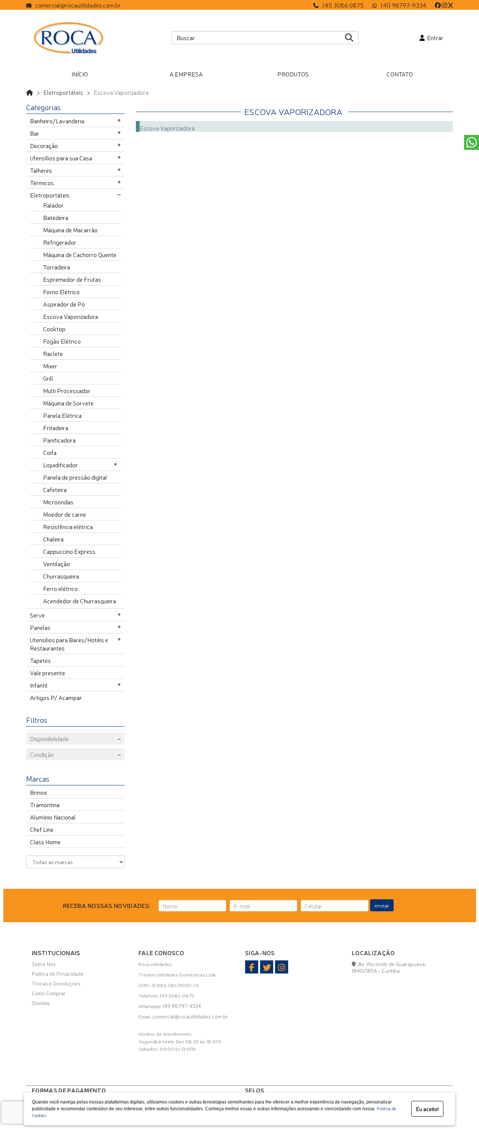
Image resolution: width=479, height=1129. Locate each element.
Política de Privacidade (57, 973)
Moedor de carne (64, 514)
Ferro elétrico (60, 588)
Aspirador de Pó (64, 304)
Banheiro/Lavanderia (57, 121)
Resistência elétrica (68, 526)
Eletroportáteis (63, 92)
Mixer (50, 366)
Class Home (45, 841)
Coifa (50, 452)
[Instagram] (444, 5)
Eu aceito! (427, 1108)
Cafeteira (55, 489)
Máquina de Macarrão (70, 230)
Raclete (53, 353)
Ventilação (56, 563)
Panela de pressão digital (75, 477)
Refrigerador (59, 242)
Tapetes (40, 660)
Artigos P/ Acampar (56, 697)
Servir (37, 615)
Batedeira (55, 217)
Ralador (53, 205)
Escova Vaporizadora (70, 316)
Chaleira (53, 539)
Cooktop (54, 328)
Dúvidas (41, 1002)
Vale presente (47, 672)
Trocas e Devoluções (56, 983)
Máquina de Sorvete (68, 403)
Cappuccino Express (69, 551)
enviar (382, 905)
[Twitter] (450, 5)
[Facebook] (438, 5)
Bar (34, 133)
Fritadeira (55, 427)
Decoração (44, 145)
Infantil (39, 685)
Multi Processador (67, 390)
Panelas (40, 627)
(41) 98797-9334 (403, 5)
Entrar (434, 37)
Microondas (58, 502)
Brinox (38, 792)
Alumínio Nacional (53, 817)
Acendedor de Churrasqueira (79, 601)
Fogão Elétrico (62, 341)
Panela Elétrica (62, 415)
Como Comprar (48, 993)
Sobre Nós (44, 963)
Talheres (41, 170)
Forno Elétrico (61, 291)
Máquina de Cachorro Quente (79, 254)
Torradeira (56, 267)
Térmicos (42, 182)
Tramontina (45, 804)
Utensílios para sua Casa (61, 158)
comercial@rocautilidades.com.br (78, 5)
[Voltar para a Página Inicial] (29, 92)
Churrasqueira (61, 576)
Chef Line (42, 829)
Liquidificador (60, 465)
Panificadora (59, 440)
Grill (48, 378)
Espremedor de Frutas (72, 279)
